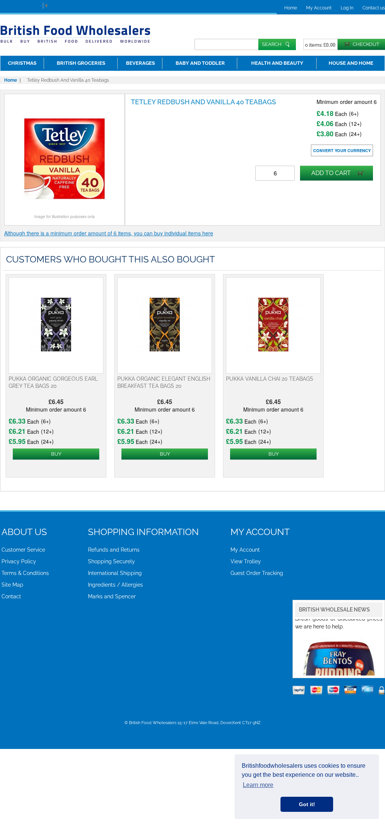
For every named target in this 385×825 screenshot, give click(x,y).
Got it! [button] (307, 804)
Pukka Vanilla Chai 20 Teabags (269, 379)
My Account (319, 8)
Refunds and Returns (113, 550)
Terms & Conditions (25, 573)
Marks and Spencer (112, 596)
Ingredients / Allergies (115, 585)
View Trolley (245, 561)
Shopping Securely (111, 561)
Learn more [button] (258, 785)
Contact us (373, 8)
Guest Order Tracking (256, 573)
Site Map (12, 585)
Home (290, 8)
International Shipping (115, 573)
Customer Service (23, 550)
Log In (347, 8)
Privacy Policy (19, 561)
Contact (11, 596)
